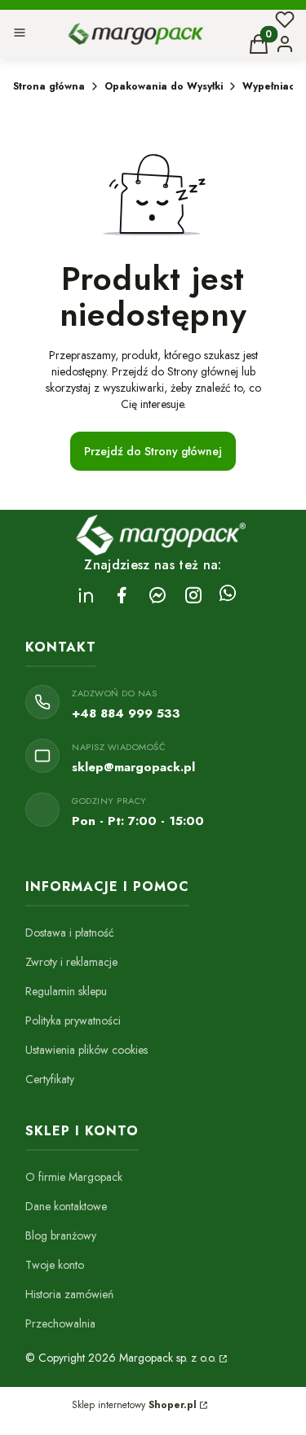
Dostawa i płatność (69, 932)
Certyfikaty (49, 1079)
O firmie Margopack (73, 1177)
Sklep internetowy (134, 1405)
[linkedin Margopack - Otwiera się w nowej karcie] (85, 595)
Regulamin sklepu (66, 991)
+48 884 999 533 (126, 713)
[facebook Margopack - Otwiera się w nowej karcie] (121, 595)
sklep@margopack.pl (133, 767)
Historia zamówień (69, 1294)
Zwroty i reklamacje (71, 962)
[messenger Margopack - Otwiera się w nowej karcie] (157, 595)
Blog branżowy (60, 1235)
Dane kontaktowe (66, 1206)
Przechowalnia (60, 1323)
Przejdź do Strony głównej (153, 451)
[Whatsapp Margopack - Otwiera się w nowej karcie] (228, 595)
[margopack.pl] (222, 1357)
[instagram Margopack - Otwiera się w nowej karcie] (193, 595)
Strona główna (49, 86)
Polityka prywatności (73, 1020)
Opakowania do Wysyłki (163, 86)
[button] (19, 34)
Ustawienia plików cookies (86, 1050)
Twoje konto (54, 1265)
